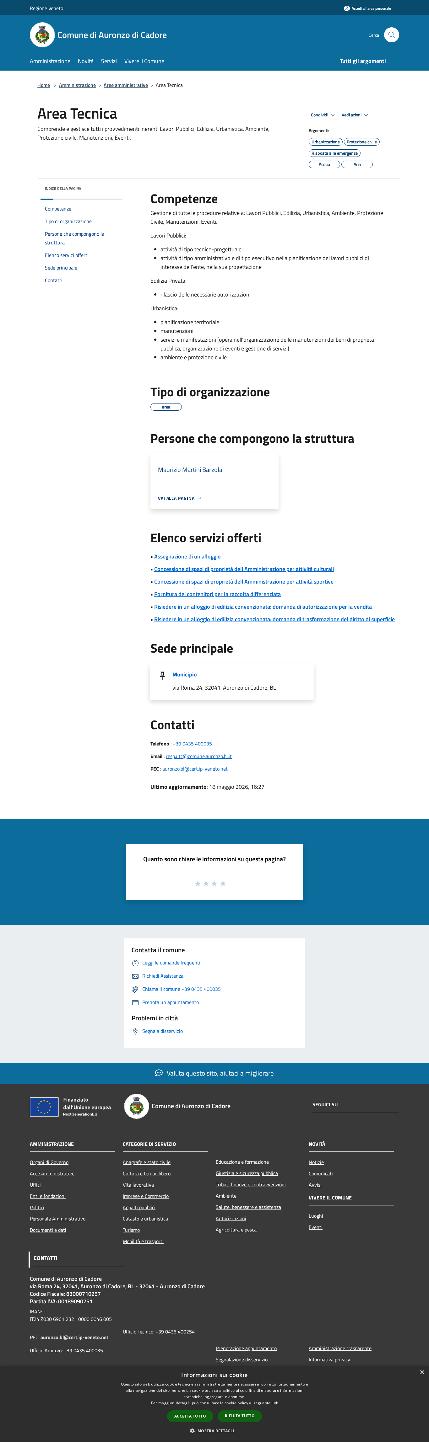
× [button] (422, 1372)
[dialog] (214, 1404)
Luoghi (316, 1216)
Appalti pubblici (139, 1207)
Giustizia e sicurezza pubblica (247, 1173)
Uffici (35, 1184)
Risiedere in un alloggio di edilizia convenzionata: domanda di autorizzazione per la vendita (263, 606)
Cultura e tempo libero (147, 1173)
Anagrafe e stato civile (147, 1162)
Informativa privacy (329, 1359)
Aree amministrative (126, 85)
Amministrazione (77, 85)
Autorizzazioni (231, 1218)
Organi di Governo (49, 1162)
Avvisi (315, 1184)
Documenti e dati (48, 1230)
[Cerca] (391, 34)
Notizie (316, 1162)
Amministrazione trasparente (340, 1348)
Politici (37, 1207)
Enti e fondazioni (48, 1196)
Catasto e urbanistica (145, 1218)
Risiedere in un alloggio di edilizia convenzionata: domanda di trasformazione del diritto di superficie (274, 619)
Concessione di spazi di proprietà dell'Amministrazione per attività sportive (244, 581)
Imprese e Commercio (146, 1196)
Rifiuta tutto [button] (240, 1415)
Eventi (316, 1227)
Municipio (184, 674)
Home (43, 85)
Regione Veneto (46, 8)
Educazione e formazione (242, 1162)
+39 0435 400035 (192, 743)
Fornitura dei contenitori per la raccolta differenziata (217, 594)
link (275, 1403)
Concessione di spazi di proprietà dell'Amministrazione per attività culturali (244, 569)
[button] (214, 1430)
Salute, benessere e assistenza (248, 1207)
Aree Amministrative (52, 1173)
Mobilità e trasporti (143, 1241)
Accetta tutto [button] (190, 1416)
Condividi (320, 114)
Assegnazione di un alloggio (187, 556)
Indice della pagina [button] (63, 188)
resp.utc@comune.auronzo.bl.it (199, 756)
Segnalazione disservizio (242, 1359)
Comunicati (321, 1173)
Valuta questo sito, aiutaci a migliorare (219, 1073)
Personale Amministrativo (57, 1218)
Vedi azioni (352, 114)
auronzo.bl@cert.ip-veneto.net (195, 768)
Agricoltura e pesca (236, 1229)
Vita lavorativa (138, 1184)
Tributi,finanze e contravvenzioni (251, 1184)
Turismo (131, 1230)
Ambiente (226, 1195)
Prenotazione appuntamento (246, 1348)
